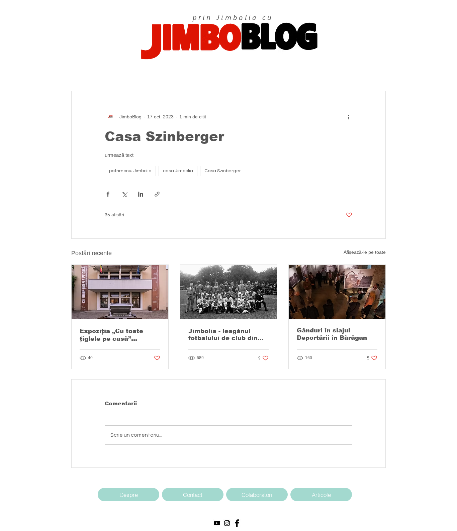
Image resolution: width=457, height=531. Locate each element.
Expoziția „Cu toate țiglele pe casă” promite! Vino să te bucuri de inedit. (111, 335)
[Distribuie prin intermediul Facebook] (108, 194)
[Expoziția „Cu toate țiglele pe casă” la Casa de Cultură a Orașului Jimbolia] (120, 292)
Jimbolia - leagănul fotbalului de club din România (223, 334)
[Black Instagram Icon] (227, 523)
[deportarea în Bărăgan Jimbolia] (337, 292)
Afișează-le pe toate (365, 252)
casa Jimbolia (178, 171)
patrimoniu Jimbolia (130, 171)
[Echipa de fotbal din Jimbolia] (228, 292)
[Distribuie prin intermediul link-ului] (157, 194)
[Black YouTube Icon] (217, 523)
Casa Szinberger (222, 171)
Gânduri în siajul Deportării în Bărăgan (332, 334)
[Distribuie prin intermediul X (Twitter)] (124, 194)
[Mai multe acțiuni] (348, 117)
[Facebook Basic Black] (237, 523)
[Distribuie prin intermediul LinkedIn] (141, 194)
